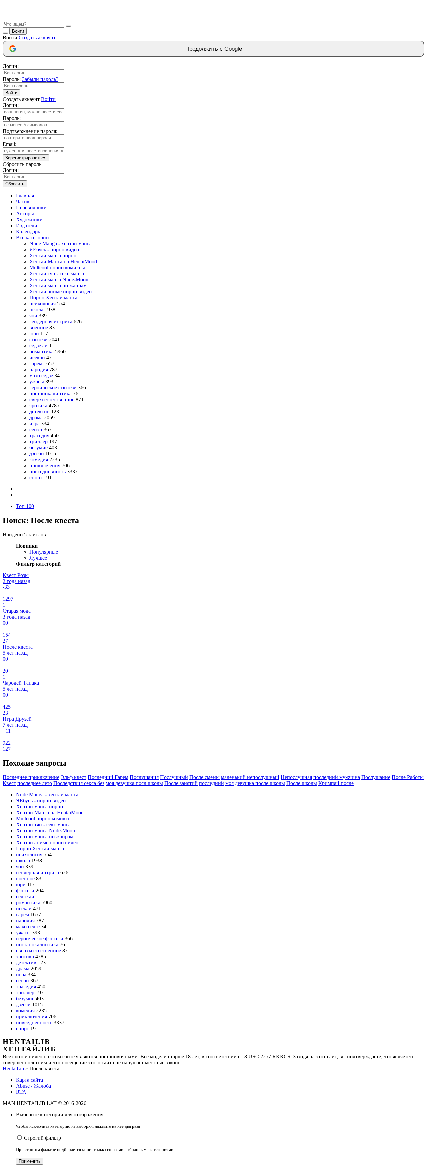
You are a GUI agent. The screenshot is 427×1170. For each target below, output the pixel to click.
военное (38, 327)
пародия (38, 369)
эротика (38, 405)
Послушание (375, 777)
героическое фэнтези (53, 387)
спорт (35, 477)
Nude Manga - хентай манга (60, 243)
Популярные (43, 552)
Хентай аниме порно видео (60, 291)
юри (34, 333)
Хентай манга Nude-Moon (58, 279)
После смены (204, 777)
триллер (38, 441)
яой (33, 315)
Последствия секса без (78, 783)
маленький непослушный (250, 777)
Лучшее (38, 558)
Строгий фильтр (42, 1138)
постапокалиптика (50, 393)
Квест (9, 783)
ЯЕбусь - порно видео (54, 249)
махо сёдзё (41, 375)
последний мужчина (336, 777)
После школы (301, 783)
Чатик (23, 201)
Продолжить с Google (213, 49)
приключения (44, 465)
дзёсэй (36, 453)
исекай (37, 357)
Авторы (25, 213)
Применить (30, 1161)
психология (42, 303)
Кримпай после (336, 783)
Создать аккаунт (37, 37)
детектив (39, 411)
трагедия (39, 435)
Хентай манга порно (52, 255)
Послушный (174, 777)
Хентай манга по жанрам (58, 285)
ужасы (36, 381)
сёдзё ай (38, 345)
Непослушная (296, 777)
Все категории (32, 237)
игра (34, 423)
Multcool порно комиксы (57, 267)
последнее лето (34, 783)
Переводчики (31, 207)
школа (36, 309)
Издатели (26, 225)
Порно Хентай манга (53, 297)
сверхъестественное (51, 399)
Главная (25, 195)
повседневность (47, 471)
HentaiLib (13, 1068)
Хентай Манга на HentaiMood (63, 261)
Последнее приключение (31, 777)
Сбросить (14, 183)
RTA (21, 1092)
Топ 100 (25, 506)
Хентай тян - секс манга (56, 273)
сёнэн (35, 429)
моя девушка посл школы (134, 783)
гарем (35, 363)
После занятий (181, 783)
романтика (41, 351)
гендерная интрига (50, 321)
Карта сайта (29, 1080)
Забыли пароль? (40, 79)
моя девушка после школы (255, 783)
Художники (29, 219)
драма (36, 417)
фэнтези (38, 339)
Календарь (28, 231)
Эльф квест (73, 777)
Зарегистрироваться (25, 157)
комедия (38, 459)
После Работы (408, 777)
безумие (38, 447)
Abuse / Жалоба (33, 1086)
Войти (18, 31)
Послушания (144, 777)
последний (211, 783)
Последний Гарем (108, 777)
